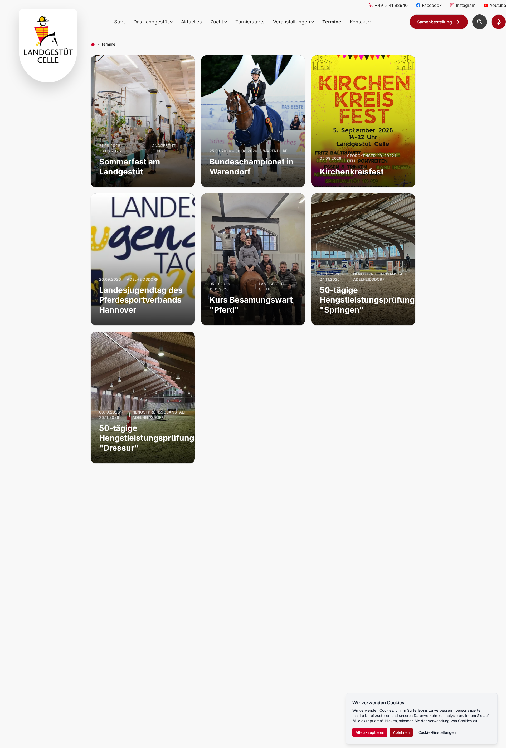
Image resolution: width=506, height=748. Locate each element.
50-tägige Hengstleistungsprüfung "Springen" (367, 299)
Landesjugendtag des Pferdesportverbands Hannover (141, 299)
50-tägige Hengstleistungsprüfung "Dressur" (146, 438)
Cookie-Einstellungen (437, 732)
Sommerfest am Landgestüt (129, 166)
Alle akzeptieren (370, 732)
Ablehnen (401, 732)
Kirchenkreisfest (352, 171)
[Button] (479, 21)
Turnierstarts (250, 22)
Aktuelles (191, 22)
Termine (331, 22)
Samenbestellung (434, 22)
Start (119, 22)
